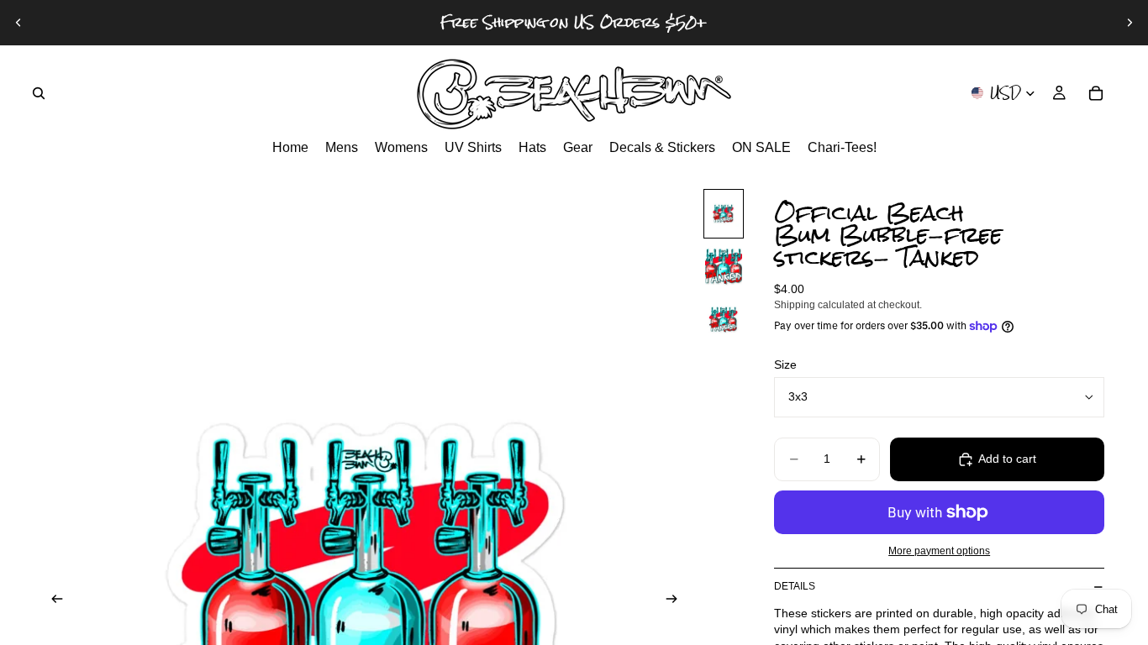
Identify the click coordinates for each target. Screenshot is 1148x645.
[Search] (38, 93)
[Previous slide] (18, 22)
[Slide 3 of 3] (723, 319)
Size (785, 364)
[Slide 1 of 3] (723, 214)
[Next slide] (1129, 22)
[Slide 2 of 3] (723, 267)
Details (794, 586)
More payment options (939, 550)
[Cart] (1095, 93)
